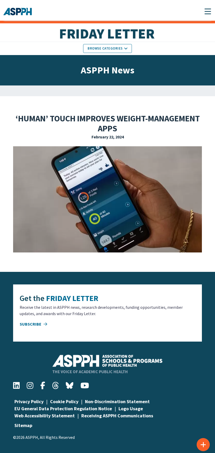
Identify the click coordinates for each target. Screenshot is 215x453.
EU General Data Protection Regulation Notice (63, 409)
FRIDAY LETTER (72, 298)
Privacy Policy (29, 401)
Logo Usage (131, 409)
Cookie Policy (64, 401)
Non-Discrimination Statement (117, 401)
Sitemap (23, 425)
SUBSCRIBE (31, 324)
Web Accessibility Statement (44, 416)
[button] (208, 11)
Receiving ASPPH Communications (117, 416)
